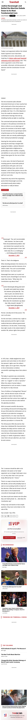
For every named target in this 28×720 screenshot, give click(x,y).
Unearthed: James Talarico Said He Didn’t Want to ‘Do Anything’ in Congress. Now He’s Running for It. (13, 610)
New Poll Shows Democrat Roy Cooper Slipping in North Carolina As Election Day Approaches (14, 707)
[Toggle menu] (2, 2)
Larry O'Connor (5, 16)
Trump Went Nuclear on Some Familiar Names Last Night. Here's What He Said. (13, 564)
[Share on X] (2, 516)
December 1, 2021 (14, 255)
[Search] (25, 2)
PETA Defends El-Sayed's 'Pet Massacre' (13, 649)
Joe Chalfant (4, 613)
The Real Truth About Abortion (10, 655)
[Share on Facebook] (8, 516)
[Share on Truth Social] (5, 516)
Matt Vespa (4, 567)
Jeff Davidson (5, 588)
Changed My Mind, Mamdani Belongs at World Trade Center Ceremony (13, 661)
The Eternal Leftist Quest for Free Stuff (11, 587)
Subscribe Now (21, 537)
